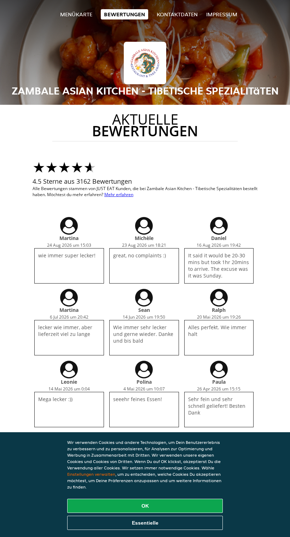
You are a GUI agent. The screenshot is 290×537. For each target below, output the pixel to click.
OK (145, 506)
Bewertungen (124, 14)
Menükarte (76, 14)
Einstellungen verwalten (91, 474)
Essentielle (145, 523)
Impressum (221, 14)
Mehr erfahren (118, 195)
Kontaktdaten (177, 14)
